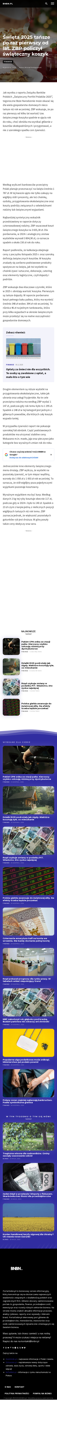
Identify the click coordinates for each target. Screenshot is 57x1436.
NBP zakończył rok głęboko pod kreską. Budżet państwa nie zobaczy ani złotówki (26, 1020)
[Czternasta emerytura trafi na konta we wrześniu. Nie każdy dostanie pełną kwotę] (28, 922)
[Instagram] (6, 1348)
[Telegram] (15, 1348)
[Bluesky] (22, 1348)
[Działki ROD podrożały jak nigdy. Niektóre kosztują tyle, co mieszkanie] (11, 666)
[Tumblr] (18, 1348)
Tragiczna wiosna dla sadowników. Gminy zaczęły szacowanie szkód (26, 1154)
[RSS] (13, 1348)
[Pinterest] (10, 1348)
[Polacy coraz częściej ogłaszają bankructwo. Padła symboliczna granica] (28, 1083)
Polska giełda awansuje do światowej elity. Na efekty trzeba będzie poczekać (36, 706)
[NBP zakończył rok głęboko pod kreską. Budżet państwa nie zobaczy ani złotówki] (28, 1002)
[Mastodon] (25, 1348)
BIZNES (5, 1158)
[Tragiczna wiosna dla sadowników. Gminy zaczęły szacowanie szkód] (28, 1137)
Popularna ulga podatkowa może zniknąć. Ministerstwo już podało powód (26, 1060)
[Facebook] (3, 1348)
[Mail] (8, 1348)
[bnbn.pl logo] (16, 1269)
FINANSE (8, 62)
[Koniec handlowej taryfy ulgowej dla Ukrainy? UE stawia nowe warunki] (28, 1217)
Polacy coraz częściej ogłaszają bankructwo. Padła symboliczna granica (27, 1101)
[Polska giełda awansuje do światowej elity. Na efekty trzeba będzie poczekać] (11, 707)
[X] (20, 1348)
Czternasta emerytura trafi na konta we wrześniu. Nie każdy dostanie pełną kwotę (26, 939)
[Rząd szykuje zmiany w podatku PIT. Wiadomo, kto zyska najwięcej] (11, 687)
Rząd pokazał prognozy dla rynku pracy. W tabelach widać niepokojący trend (27, 979)
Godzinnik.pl (11, 1359)
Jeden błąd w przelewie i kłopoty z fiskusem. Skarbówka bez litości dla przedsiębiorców (28, 1195)
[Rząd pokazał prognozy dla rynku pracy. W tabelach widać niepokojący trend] (28, 962)
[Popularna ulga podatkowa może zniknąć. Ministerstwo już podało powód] (28, 1043)
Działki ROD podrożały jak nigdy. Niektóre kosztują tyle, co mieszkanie (37, 665)
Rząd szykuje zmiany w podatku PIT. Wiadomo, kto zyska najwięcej (37, 685)
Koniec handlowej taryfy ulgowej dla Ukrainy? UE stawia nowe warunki (28, 1235)
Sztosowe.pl (11, 1362)
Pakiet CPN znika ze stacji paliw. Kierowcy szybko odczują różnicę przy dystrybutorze (35, 645)
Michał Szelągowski (33, 67)
